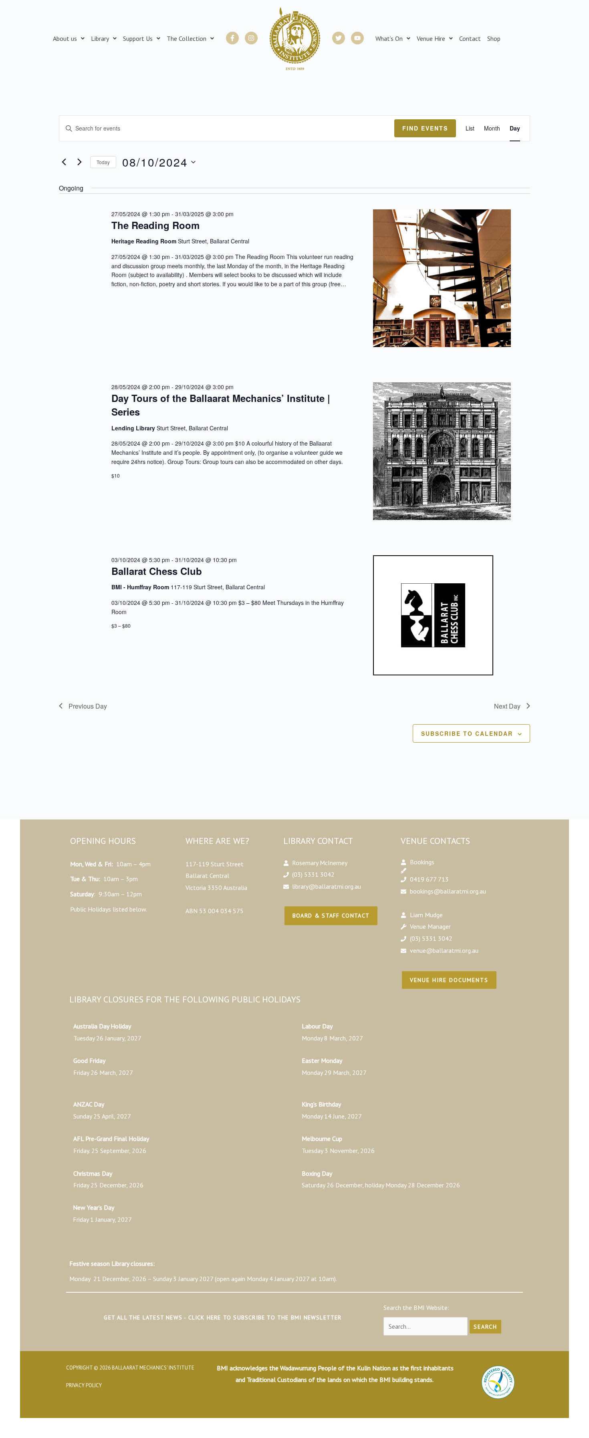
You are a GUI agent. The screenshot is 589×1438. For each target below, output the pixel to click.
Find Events (425, 128)
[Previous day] (64, 162)
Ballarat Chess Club (156, 571)
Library (100, 38)
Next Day (507, 706)
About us (65, 38)
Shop (493, 38)
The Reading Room (155, 225)
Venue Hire (431, 38)
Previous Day (88, 706)
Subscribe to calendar (467, 733)
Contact (470, 38)
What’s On (389, 38)
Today (103, 162)
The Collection (186, 38)
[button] (69, 38)
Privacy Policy (84, 1385)
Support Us (138, 38)
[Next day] (79, 162)
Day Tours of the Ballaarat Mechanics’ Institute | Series (220, 404)
